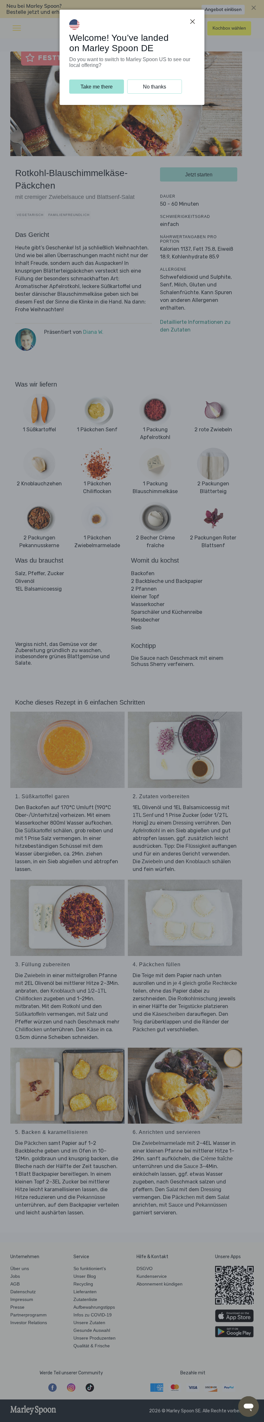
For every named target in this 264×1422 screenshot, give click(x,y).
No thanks (154, 86)
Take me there (96, 86)
